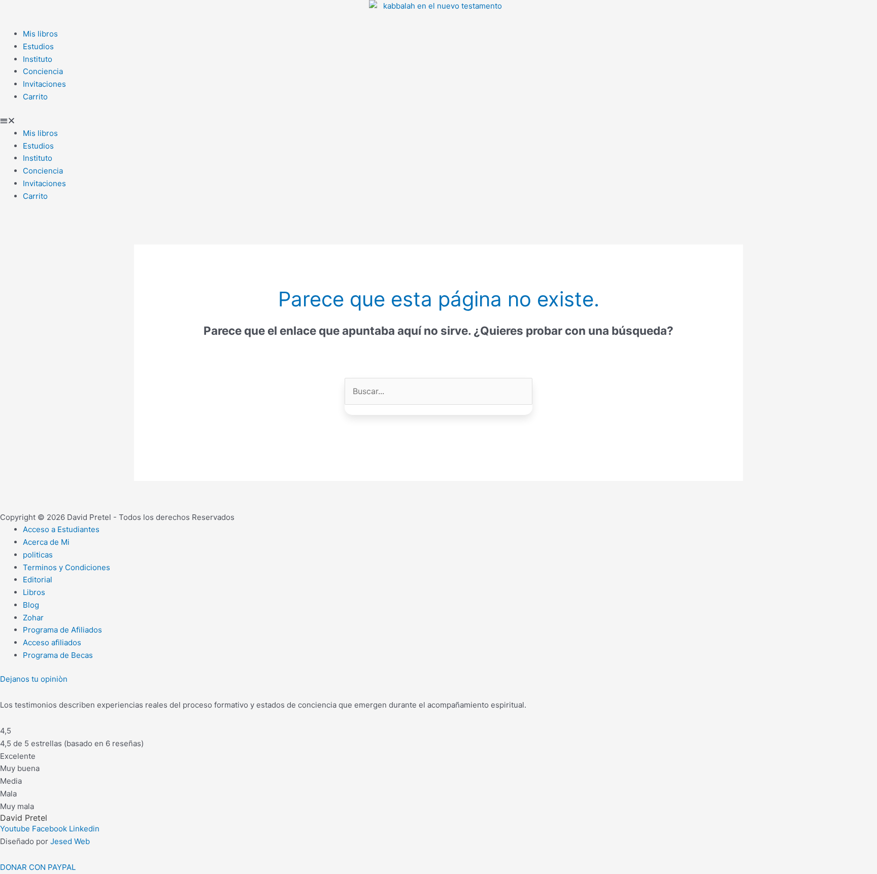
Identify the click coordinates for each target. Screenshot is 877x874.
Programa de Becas (58, 655)
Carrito (35, 96)
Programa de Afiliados (62, 630)
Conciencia (43, 71)
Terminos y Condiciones (66, 567)
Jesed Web (70, 841)
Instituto (37, 59)
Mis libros (40, 34)
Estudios (38, 46)
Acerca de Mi (46, 542)
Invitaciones (44, 84)
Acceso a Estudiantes (61, 529)
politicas (38, 555)
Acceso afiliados (52, 642)
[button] (438, 121)
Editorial (37, 579)
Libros (34, 592)
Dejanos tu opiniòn (34, 679)
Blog (31, 605)
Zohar (33, 617)
